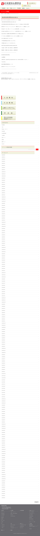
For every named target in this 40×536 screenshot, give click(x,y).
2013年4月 (3, 491)
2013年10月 (3, 478)
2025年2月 (3, 192)
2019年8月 (3, 331)
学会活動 (3, 131)
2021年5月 (3, 287)
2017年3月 (3, 392)
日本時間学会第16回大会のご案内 (34, 72)
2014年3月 (3, 468)
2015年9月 (3, 430)
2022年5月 (3, 262)
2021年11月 (3, 274)
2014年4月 (3, 466)
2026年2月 (3, 167)
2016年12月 (3, 398)
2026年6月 (3, 159)
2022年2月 (3, 268)
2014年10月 (3, 453)
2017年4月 (3, 390)
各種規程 (2, 517)
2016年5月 (3, 413)
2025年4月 (3, 188)
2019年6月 (3, 335)
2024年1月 (3, 220)
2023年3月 (3, 241)
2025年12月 (3, 171)
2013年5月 (3, 489)
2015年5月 (3, 438)
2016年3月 (3, 417)
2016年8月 (3, 407)
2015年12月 (3, 424)
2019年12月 (3, 323)
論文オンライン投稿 (32, 521)
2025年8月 (3, 180)
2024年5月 (3, 211)
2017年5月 (3, 388)
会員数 (2, 521)
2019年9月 (3, 329)
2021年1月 (3, 295)
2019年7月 (3, 333)
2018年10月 (3, 352)
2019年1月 (3, 346)
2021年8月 (3, 281)
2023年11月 (3, 224)
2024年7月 (3, 207)
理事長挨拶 (2, 513)
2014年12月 (3, 449)
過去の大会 (12, 526)
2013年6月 (3, 487)
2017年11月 (3, 375)
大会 (11, 523)
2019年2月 (3, 344)
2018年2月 (3, 369)
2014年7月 (3, 459)
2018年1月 (3, 371)
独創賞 (2, 527)
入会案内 (3, 135)
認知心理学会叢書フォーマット (33, 526)
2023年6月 (3, 234)
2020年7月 (3, 308)
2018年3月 (3, 367)
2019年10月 (3, 327)
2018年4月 (3, 365)
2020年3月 (3, 316)
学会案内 (2, 510)
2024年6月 (3, 209)
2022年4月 (3, 264)
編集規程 (30, 517)
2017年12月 (3, 373)
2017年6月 (3, 386)
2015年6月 (3, 436)
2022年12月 (3, 247)
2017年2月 (3, 394)
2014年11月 (3, 451)
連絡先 (3, 139)
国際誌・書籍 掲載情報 (14, 513)
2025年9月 (3, 178)
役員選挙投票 (22, 526)
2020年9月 (3, 304)
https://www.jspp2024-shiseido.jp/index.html (9, 45)
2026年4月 (3, 163)
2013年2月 (3, 495)
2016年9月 (3, 405)
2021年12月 (3, 272)
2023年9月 (3, 228)
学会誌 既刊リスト (32, 513)
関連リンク (3, 141)
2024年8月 (3, 205)
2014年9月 (3, 455)
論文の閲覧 (31, 514)
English (30, 528)
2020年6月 (3, 310)
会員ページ (3, 137)
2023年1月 (3, 245)
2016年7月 (3, 409)
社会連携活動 (4, 133)
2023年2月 (3, 243)
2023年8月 (3, 230)
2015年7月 (3, 434)
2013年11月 (3, 476)
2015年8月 (3, 432)
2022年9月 (3, 253)
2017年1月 (3, 396)
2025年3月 (3, 190)
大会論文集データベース (14, 527)
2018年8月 (3, 356)
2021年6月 (3, 285)
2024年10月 (3, 201)
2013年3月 (3, 493)
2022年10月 (3, 251)
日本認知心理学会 (19, 533)
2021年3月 (3, 291)
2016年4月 (3, 415)
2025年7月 (3, 182)
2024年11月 (3, 199)
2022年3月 (3, 266)
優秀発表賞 (3, 524)
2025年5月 (3, 186)
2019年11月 (3, 325)
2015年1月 (3, 447)
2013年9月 (3, 480)
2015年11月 (3, 426)
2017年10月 (3, 377)
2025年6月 (3, 184)
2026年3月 (3, 165)
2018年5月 (3, 363)
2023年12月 (3, 222)
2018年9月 (3, 354)
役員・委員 (2, 520)
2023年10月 (3, 226)
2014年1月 (3, 472)
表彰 (1, 523)
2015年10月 (3, 428)
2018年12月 (3, 348)
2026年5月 (3, 161)
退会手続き (21, 527)
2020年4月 (3, 314)
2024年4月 (3, 213)
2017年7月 (3, 384)
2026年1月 (3, 169)
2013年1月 (3, 497)
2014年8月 (3, 457)
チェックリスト (31, 520)
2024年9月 (3, 203)
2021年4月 (3, 289)
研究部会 (12, 514)
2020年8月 (3, 306)
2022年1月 (3, 270)
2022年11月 (3, 249)
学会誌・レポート (5, 129)
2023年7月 (3, 232)
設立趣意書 (2, 514)
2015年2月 (3, 445)
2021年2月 (3, 293)
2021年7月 (3, 283)
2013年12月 (3, 474)
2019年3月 (3, 342)
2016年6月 (3, 411)
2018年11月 (3, 350)
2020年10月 (3, 302)
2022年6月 (3, 260)
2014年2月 (3, 470)
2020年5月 (3, 312)
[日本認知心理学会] (11, 4)
